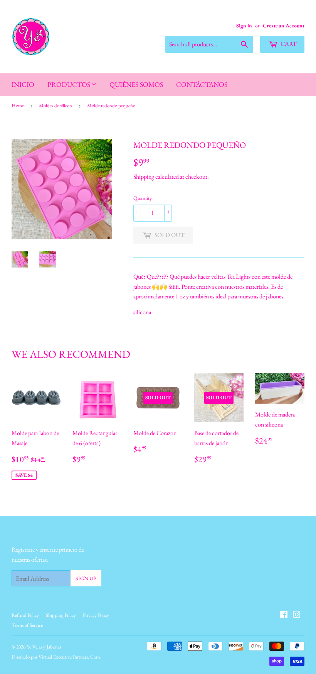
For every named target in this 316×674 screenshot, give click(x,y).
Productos (69, 84)
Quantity (142, 198)
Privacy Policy (96, 615)
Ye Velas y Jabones (44, 647)
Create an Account (283, 25)
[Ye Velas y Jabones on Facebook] (284, 615)
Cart (288, 44)
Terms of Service (27, 625)
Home (18, 105)
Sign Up (86, 578)
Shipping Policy (61, 615)
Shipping (143, 177)
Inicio (23, 84)
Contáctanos (201, 84)
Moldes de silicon (55, 105)
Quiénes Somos (136, 84)
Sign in (244, 25)
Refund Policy (25, 615)
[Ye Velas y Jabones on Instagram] (297, 615)
